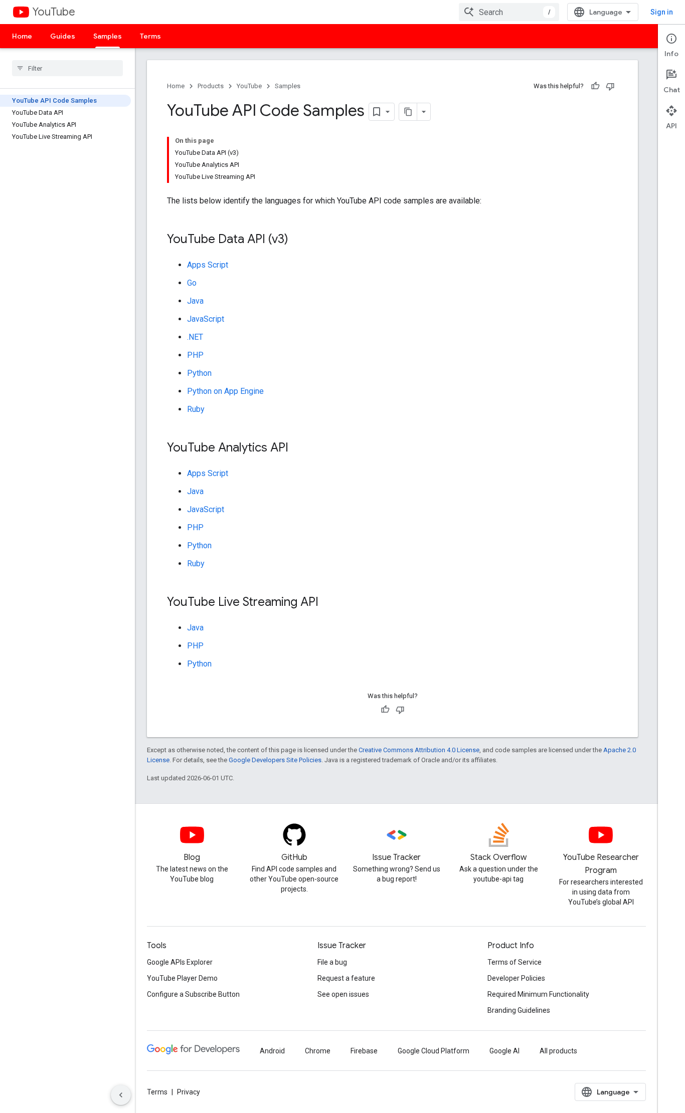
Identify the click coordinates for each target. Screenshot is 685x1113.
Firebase (364, 1051)
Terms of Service (514, 962)
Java (195, 301)
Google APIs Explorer (180, 962)
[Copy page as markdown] (408, 111)
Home (22, 36)
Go (192, 283)
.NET (195, 337)
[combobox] (509, 12)
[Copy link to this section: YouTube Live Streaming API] (328, 603)
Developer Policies (516, 978)
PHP (195, 355)
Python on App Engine (225, 391)
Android (272, 1051)
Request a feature (346, 978)
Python (199, 373)
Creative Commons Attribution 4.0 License (419, 750)
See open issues (343, 994)
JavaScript (205, 319)
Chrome (317, 1051)
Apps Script (207, 265)
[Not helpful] (610, 86)
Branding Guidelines (518, 1010)
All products (558, 1051)
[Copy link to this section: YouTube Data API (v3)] (298, 240)
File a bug (332, 962)
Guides (62, 36)
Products (211, 86)
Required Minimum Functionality (538, 994)
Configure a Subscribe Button (193, 994)
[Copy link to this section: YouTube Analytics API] (298, 448)
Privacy (188, 1092)
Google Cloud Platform (433, 1051)
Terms (150, 36)
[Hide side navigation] (121, 1095)
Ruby (196, 409)
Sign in (661, 12)
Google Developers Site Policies (275, 760)
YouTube (53, 12)
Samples (107, 36)
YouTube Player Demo (182, 978)
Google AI (504, 1051)
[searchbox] (67, 68)
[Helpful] (595, 86)
